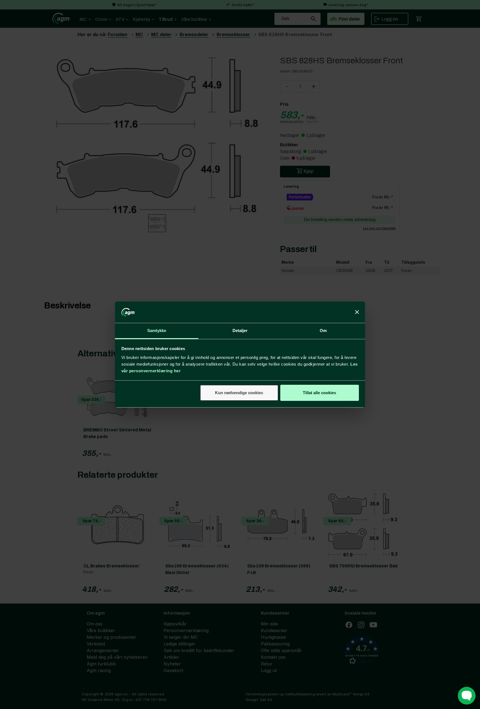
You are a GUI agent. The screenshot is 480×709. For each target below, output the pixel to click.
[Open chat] (467, 696)
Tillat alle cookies (319, 392)
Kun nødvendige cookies (239, 392)
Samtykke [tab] (156, 330)
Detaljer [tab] (240, 330)
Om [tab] (323, 330)
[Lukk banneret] (357, 312)
